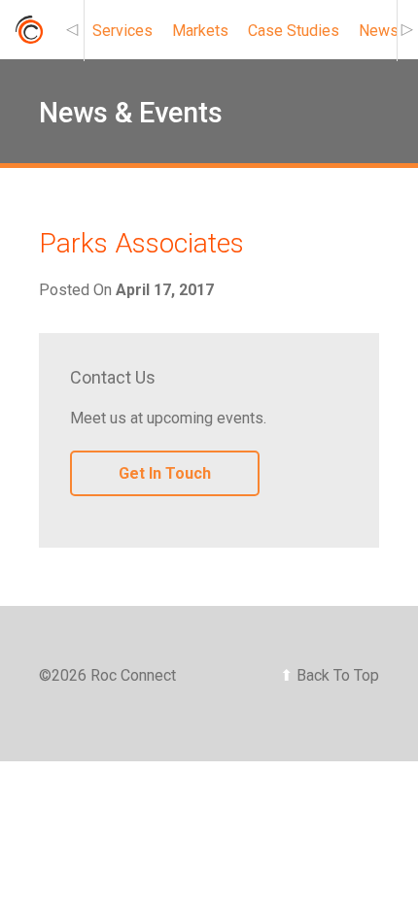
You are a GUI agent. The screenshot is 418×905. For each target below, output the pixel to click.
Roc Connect (29, 35)
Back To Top (329, 675)
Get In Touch (165, 473)
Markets (200, 30)
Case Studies (293, 30)
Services (122, 30)
